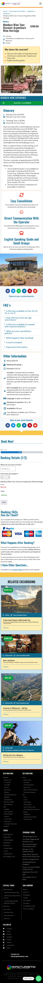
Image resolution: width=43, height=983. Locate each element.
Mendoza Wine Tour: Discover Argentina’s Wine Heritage (21, 481)
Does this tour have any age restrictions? (17, 318)
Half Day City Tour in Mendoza (13, 755)
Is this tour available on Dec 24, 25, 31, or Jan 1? (21, 312)
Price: (2, 484)
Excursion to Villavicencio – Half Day (15, 708)
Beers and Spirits (9, 660)
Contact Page (17, 570)
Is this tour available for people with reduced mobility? (19, 325)
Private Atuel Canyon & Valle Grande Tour (16, 620)
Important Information (16, 347)
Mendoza (5, 628)
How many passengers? (9, 473)
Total (2, 491)
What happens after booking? (19, 338)
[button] (2, 270)
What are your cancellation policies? (17, 332)
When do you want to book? (11, 464)
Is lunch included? (14, 342)
